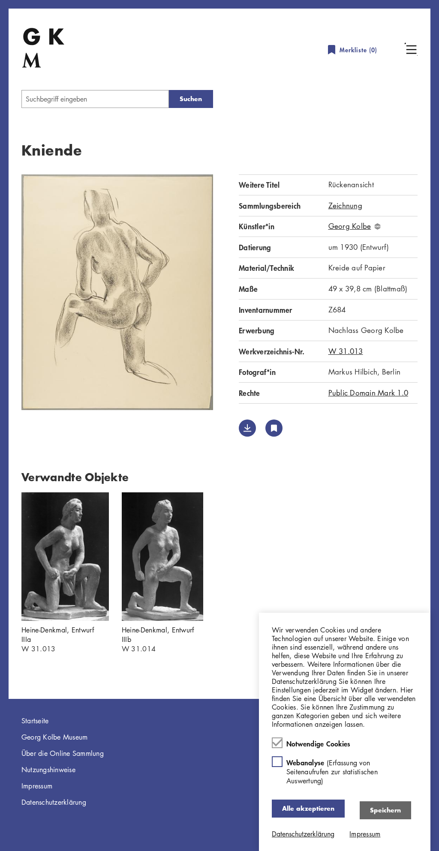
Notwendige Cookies (318, 743)
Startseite (35, 720)
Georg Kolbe (349, 226)
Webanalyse (332, 771)
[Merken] (274, 428)
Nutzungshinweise (48, 769)
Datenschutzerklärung (53, 802)
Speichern (385, 810)
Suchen (191, 98)
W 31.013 (345, 351)
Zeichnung (345, 205)
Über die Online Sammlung (62, 753)
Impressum (36, 786)
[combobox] (95, 99)
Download (247, 428)
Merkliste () (358, 49)
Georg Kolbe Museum (54, 737)
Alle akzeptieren (308, 808)
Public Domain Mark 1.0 (368, 393)
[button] (411, 49)
